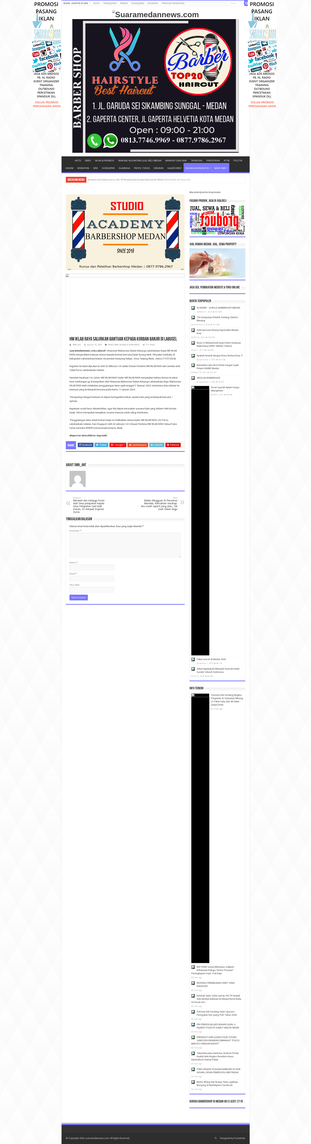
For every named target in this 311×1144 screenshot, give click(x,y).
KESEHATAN (83, 168)
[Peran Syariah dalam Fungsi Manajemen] (200, 520)
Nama (73, 562)
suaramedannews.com (97, 1138)
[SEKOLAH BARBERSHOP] (193, 378)
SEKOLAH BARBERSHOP (208, 377)
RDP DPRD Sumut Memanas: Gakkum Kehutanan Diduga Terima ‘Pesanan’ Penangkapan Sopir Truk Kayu (212, 970)
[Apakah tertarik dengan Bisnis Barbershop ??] (193, 356)
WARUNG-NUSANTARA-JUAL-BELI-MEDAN (139, 160)
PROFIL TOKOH (142, 168)
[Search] (247, 3)
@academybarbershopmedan (205, 192)
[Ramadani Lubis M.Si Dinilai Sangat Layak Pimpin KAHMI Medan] (193, 365)
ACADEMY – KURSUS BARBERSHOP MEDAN (218, 307)
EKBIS (88, 160)
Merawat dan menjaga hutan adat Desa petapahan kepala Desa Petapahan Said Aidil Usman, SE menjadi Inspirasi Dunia (89, 505)
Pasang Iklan (137, 3)
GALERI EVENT (174, 168)
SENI (95, 168)
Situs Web (74, 585)
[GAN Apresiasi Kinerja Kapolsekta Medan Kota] (193, 330)
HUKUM (69, 168)
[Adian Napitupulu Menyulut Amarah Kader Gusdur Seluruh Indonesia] (193, 669)
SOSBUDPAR (108, 168)
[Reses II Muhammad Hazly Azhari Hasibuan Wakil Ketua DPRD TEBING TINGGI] (193, 343)
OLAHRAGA (124, 168)
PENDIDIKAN (213, 160)
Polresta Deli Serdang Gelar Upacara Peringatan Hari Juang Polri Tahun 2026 (125, 179)
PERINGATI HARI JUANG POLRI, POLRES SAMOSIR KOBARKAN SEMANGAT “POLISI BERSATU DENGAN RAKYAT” (215, 1040)
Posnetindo (239, 1138)
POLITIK (238, 160)
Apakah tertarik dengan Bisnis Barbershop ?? (220, 355)
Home (96, 3)
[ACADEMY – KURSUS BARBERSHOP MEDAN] (193, 308)
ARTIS (78, 160)
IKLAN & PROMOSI (104, 160)
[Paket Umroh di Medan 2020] (193, 659)
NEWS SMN (220, 168)
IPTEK (227, 160)
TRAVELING (196, 160)
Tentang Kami (110, 3)
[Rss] (215, 1138)
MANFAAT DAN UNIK (176, 160)
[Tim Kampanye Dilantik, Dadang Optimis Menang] (193, 317)
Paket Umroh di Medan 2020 (211, 659)
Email (73, 573)
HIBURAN (158, 168)
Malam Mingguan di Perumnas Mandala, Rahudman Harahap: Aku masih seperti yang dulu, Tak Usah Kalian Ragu (159, 504)
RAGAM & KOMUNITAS (197, 168)
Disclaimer (153, 3)
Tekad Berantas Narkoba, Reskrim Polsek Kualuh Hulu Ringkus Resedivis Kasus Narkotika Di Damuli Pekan (215, 1056)
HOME (68, 160)
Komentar (75, 530)
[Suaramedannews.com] (155, 14)
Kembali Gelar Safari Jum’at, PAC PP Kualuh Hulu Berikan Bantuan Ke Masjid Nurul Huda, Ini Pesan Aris (216, 998)
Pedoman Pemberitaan (173, 3)
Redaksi (124, 3)
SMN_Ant (77, 345)
